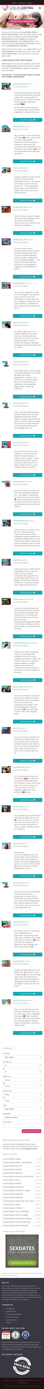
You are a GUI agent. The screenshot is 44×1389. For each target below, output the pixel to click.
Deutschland (16, 1273)
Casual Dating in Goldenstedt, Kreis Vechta (22, 1201)
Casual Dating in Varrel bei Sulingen (22, 1215)
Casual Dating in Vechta (22, 1204)
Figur (4, 1105)
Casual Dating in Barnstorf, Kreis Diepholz (22, 1176)
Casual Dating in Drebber (22, 1159)
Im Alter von (7, 1062)
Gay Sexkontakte (11, 1320)
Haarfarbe (6, 1114)
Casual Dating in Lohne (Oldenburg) (22, 1211)
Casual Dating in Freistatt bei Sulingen (22, 1190)
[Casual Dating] (17, 8)
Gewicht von (7, 1091)
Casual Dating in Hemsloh (22, 1169)
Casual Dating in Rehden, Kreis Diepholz (22, 1162)
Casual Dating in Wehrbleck (22, 1197)
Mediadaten (10, 1386)
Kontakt (17, 1386)
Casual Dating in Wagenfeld (22, 1194)
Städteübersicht (11, 1311)
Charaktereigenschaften (14, 1314)
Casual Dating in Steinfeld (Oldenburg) (22, 1222)
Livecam (14, 3)
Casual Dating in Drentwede (22, 1187)
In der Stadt (7, 1122)
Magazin (29, 3)
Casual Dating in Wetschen (22, 1166)
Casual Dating (6, 1273)
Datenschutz (26, 1386)
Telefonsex (22, 3)
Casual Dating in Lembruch (22, 1208)
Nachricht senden (27, 120)
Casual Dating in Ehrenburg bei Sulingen (22, 1218)
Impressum (34, 1386)
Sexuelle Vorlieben (12, 1317)
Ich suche (6, 1053)
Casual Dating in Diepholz (22, 1183)
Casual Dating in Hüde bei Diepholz (22, 1225)
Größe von (7, 1076)
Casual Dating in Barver (22, 1180)
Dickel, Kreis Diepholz (21, 86)
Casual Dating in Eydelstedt (22, 1173)
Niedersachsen (26, 1273)
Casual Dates (20, 43)
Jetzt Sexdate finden (32, 1131)
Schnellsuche (10, 1309)
